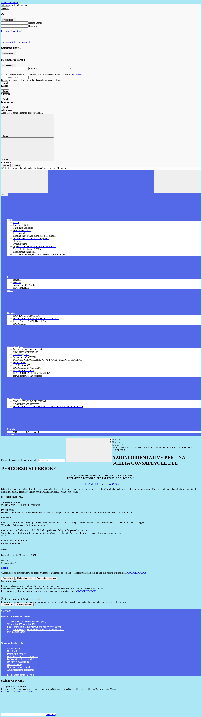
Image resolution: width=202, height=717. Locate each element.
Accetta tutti (46, 578)
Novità (115, 442)
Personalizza (7, 578)
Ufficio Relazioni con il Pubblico (22, 656)
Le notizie (117, 445)
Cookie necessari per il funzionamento (19, 599)
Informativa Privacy (16, 654)
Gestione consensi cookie (19, 667)
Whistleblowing (14, 664)
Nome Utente (35, 23)
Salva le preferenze (24, 605)
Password (33, 26)
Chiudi (5, 91)
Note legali (12, 651)
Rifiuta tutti (25, 578)
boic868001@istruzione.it (37, 627)
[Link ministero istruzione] (14, 5)
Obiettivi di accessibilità (18, 662)
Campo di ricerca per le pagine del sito (19, 460)
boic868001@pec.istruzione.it (38, 629)
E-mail (32, 68)
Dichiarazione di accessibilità (20, 659)
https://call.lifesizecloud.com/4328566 (101, 484)
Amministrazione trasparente (20, 670)
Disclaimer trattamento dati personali (18, 691)
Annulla (5, 165)
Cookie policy (13, 648)
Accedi (5, 8)
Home (115, 439)
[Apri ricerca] (177, 181)
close (4, 194)
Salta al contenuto (9, 2)
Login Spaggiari (77, 74)
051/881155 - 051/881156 (23, 624)
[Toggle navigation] (24, 181)
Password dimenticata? (11, 31)
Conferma (16, 165)
